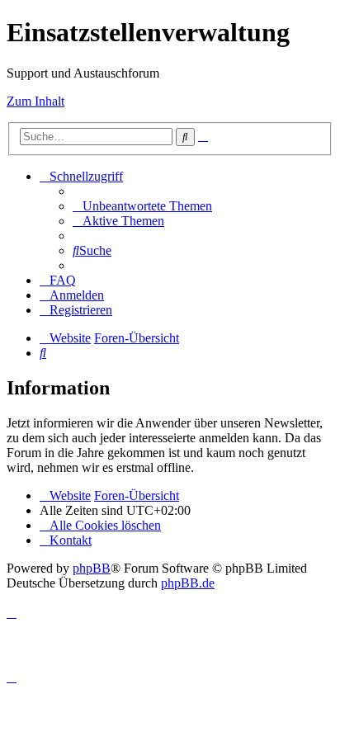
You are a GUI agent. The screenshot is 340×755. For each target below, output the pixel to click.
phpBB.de (188, 583)
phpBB (92, 568)
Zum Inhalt (35, 101)
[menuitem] (142, 206)
